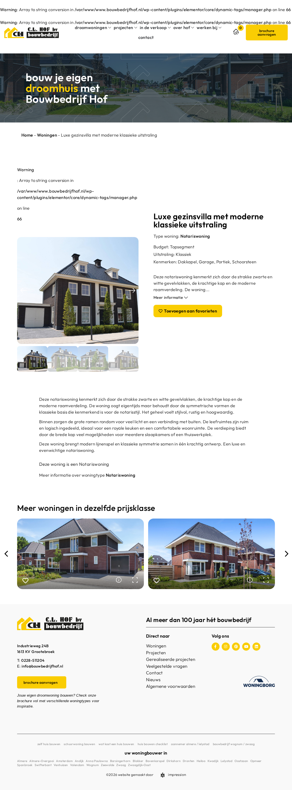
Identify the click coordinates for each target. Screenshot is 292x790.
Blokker (138, 761)
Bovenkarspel (155, 761)
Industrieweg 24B (33, 645)
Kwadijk (213, 761)
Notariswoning (195, 236)
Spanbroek (24, 765)
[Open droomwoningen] (109, 27)
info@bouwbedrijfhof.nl (42, 666)
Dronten (189, 761)
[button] (23, 290)
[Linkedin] (256, 646)
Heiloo (201, 761)
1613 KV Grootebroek (36, 651)
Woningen (47, 135)
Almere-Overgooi (41, 761)
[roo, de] (78, 290)
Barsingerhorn (120, 761)
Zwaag (121, 765)
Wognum (92, 765)
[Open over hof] (192, 27)
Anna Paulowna (97, 761)
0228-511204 (32, 660)
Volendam (77, 765)
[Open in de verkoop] (169, 27)
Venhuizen (61, 765)
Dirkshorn (174, 761)
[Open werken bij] (219, 27)
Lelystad (226, 761)
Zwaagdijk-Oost (139, 765)
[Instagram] (226, 646)
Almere (22, 761)
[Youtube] (246, 646)
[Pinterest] (236, 646)
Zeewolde (107, 765)
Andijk (79, 761)
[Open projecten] (135, 27)
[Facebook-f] (216, 646)
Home (27, 135)
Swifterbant (43, 765)
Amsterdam (64, 761)
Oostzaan (241, 761)
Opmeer (256, 761)
